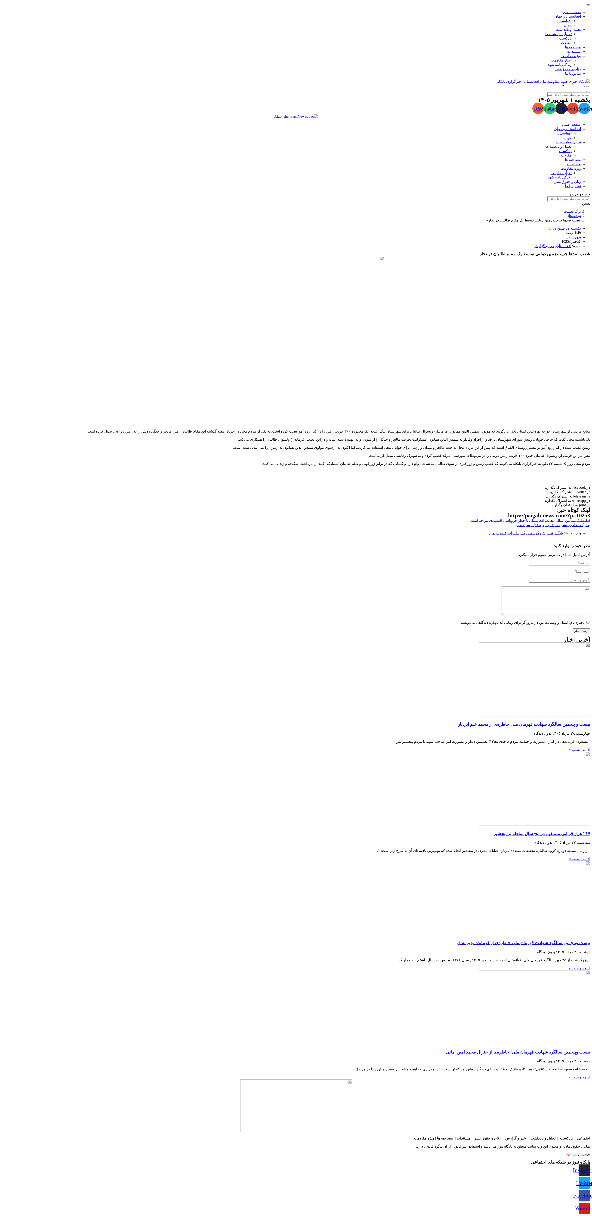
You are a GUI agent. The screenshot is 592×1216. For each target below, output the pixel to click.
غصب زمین (497, 533)
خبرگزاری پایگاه (533, 533)
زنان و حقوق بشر (487, 1138)
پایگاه (559, 533)
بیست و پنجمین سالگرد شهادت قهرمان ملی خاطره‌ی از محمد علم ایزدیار (524, 724)
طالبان (513, 533)
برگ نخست (572, 211)
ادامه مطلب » (579, 750)
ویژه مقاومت (424, 1138)
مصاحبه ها (445, 1138)
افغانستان (563, 246)
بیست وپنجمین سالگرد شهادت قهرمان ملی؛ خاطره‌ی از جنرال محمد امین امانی (518, 1052)
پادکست (566, 1138)
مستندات (464, 1138)
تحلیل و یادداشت (542, 1138)
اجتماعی (583, 1138)
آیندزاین (568, 1154)
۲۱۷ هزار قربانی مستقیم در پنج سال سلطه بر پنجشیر (542, 833)
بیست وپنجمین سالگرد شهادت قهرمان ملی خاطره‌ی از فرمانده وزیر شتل (523, 942)
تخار (550, 533)
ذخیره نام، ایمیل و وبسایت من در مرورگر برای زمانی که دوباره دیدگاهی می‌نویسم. (522, 622)
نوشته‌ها (575, 216)
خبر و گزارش (544, 246)
